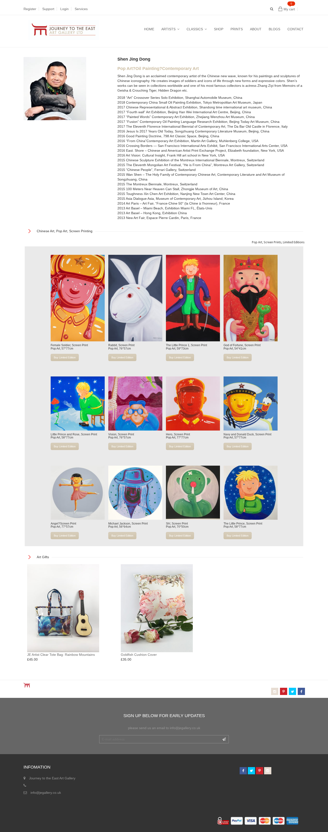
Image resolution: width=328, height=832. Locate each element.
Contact (295, 29)
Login (64, 9)
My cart (289, 9)
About (255, 29)
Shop (218, 29)
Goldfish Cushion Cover (139, 655)
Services (81, 9)
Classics (195, 29)
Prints (237, 29)
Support (48, 9)
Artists (168, 29)
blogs (274, 29)
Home (149, 29)
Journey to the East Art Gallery (52, 778)
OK (224, 739)
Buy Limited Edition (65, 357)
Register (30, 9)
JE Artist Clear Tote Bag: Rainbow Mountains (61, 655)
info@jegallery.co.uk (45, 792)
